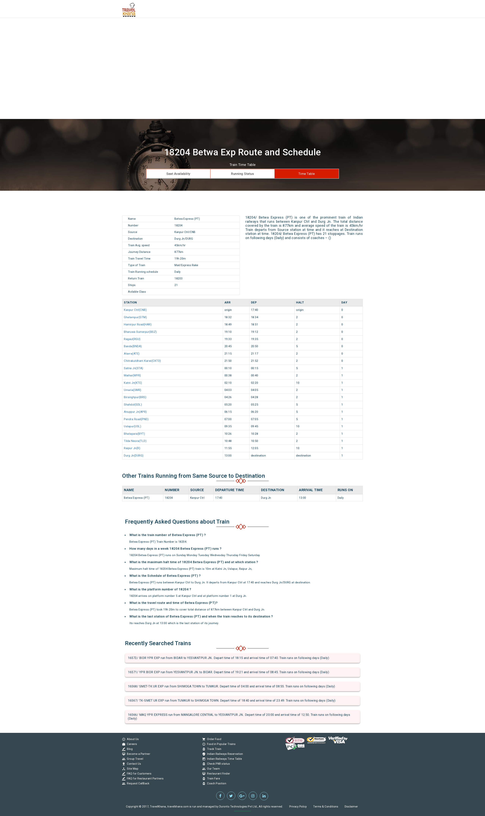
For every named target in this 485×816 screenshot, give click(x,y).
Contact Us (133, 763)
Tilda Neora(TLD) (135, 441)
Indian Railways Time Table (223, 758)
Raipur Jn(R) (132, 448)
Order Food (213, 739)
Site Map (131, 768)
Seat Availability (178, 174)
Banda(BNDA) (133, 346)
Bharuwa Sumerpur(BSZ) (140, 332)
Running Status (242, 174)
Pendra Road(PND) (136, 419)
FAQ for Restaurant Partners (144, 778)
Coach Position (215, 783)
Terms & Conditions (325, 806)
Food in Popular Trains (220, 744)
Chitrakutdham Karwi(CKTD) (142, 361)
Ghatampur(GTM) (135, 317)
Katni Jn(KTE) (133, 383)
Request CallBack (137, 783)
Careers (131, 744)
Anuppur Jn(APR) (135, 411)
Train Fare (212, 778)
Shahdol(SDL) (133, 404)
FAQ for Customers (138, 773)
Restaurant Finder (217, 773)
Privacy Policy (298, 806)
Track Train (213, 748)
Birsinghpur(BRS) (135, 397)
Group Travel (134, 758)
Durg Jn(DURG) (134, 455)
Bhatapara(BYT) (134, 433)
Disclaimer (351, 806)
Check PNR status (217, 763)
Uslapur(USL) (132, 426)
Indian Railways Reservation (224, 753)
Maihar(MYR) (132, 375)
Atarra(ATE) (132, 353)
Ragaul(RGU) (132, 339)
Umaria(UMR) (132, 390)
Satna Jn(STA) (133, 368)
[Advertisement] (113, 26)
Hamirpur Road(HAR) (138, 324)
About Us (132, 739)
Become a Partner (137, 753)
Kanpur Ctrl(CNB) (135, 310)
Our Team (212, 768)
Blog (129, 748)
